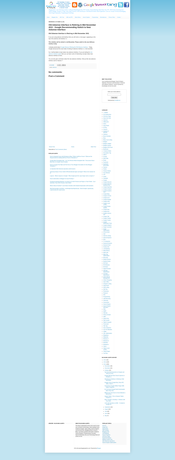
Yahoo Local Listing (106, 349)
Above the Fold (107, 118)
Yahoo (104, 346)
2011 (105, 364)
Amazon (105, 129)
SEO (104, 309)
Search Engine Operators (107, 306)
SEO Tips (62, 17)
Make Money (78, 17)
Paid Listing (106, 287)
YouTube (105, 353)
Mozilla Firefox (106, 261)
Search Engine (107, 304)
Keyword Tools (107, 245)
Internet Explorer (107, 237)
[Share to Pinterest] (65, 65)
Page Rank (106, 285)
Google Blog (106, 194)
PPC (104, 295)
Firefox (105, 169)
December (107, 366)
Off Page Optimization (106, 271)
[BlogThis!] (60, 65)
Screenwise (106, 302)
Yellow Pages (106, 351)
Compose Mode (107, 151)
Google (105, 180)
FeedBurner (117, 100)
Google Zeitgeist (107, 225)
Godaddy (105, 178)
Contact (119, 17)
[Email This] (58, 65)
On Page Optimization (106, 274)
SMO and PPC (69, 17)
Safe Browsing (106, 298)
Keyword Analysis (107, 243)
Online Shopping (107, 280)
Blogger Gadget (107, 143)
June (106, 413)
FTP (104, 174)
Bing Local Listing (107, 140)
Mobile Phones (107, 259)
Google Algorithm (107, 187)
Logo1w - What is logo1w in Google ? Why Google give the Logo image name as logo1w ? (72, 175)
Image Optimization (106, 229)
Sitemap (105, 313)
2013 (105, 360)
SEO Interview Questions (108, 441)
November (107, 368)
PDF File (105, 289)
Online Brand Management (106, 277)
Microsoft (105, 257)
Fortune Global (107, 171)
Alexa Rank (106, 125)
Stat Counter (106, 320)
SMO (104, 316)
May (106, 415)
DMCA (105, 154)
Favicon (105, 167)
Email (104, 160)
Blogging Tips (55, 17)
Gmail (104, 176)
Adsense (55, 67)
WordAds (105, 342)
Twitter (104, 331)
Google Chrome (107, 195)
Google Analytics (107, 189)
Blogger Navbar (107, 145)
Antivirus (105, 134)
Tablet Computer (107, 322)
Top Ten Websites (107, 329)
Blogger (105, 141)
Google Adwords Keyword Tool (107, 184)
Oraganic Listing (107, 283)
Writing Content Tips (107, 439)
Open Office (106, 282)
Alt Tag (105, 127)
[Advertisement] (72, 131)
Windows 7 (106, 339)
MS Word (105, 266)
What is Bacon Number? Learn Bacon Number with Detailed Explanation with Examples (71, 185)
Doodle (105, 156)
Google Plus (106, 211)
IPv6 (104, 239)
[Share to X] (61, 65)
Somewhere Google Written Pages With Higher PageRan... (114, 386)
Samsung (105, 300)
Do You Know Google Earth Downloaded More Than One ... (115, 390)
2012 (105, 362)
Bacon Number (107, 136)
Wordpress (106, 344)
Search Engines (86, 17)
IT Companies (106, 241)
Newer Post (52, 146)
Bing (104, 138)
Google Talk (106, 216)
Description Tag (107, 153)
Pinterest (105, 293)
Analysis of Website (106, 132)
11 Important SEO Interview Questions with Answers (62, 168)
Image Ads (105, 427)
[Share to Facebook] (63, 65)
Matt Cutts (105, 252)
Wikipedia (105, 337)
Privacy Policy (112, 17)
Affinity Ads (106, 121)
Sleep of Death (107, 314)
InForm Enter (106, 232)
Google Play (106, 209)
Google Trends (107, 220)
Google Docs (106, 197)
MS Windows (106, 265)
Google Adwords (107, 182)
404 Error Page (107, 116)
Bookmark (105, 149)
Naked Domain (107, 268)
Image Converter (107, 227)
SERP (104, 311)
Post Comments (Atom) (61, 149)
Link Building (106, 248)
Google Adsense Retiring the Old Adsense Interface (74, 47)
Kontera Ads (106, 247)
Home (48, 17)
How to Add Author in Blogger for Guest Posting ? (62, 178)
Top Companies (107, 327)
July (106, 411)
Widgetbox (106, 335)
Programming (95, 17)
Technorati (105, 324)
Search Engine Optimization (109, 442)
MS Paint (105, 263)
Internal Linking (107, 235)
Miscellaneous (103, 17)
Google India (106, 201)
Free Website (106, 172)
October (107, 370)
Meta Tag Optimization (106, 255)
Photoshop (106, 291)
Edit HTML (105, 158)
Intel (104, 234)
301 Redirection (107, 114)
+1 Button (105, 112)
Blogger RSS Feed (108, 147)
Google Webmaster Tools (107, 222)
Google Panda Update (106, 207)
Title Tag (105, 326)
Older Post (93, 146)
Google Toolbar (107, 218)
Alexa (104, 123)
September (108, 407)
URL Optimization (107, 333)
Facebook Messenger (106, 164)
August (107, 409)
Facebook (105, 162)
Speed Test (106, 318)
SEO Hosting (105, 430)
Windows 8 (106, 340)
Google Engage (107, 199)
